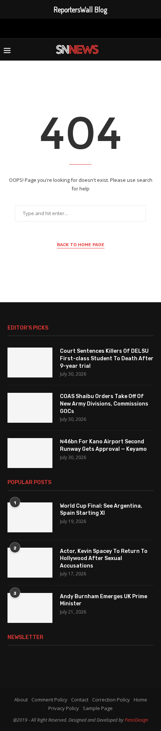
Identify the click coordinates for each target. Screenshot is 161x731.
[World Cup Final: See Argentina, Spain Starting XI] (29, 517)
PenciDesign (136, 720)
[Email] (103, 27)
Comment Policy (49, 699)
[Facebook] (45, 27)
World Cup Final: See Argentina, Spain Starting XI (101, 510)
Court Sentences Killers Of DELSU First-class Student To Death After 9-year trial (107, 358)
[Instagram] (67, 27)
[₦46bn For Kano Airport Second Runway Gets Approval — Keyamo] (29, 453)
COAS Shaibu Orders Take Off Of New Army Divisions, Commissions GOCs (104, 403)
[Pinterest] (79, 27)
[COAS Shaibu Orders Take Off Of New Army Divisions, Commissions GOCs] (29, 408)
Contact (79, 699)
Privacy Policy (63, 708)
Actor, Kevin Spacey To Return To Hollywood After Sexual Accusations (104, 558)
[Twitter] (56, 27)
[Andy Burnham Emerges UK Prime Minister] (29, 608)
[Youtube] (91, 27)
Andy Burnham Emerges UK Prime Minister (103, 600)
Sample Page (98, 708)
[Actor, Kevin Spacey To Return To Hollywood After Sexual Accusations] (29, 563)
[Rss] (116, 27)
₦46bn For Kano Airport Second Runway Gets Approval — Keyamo (103, 445)
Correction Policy (111, 699)
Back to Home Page (80, 244)
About (21, 699)
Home (140, 699)
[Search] (153, 49)
